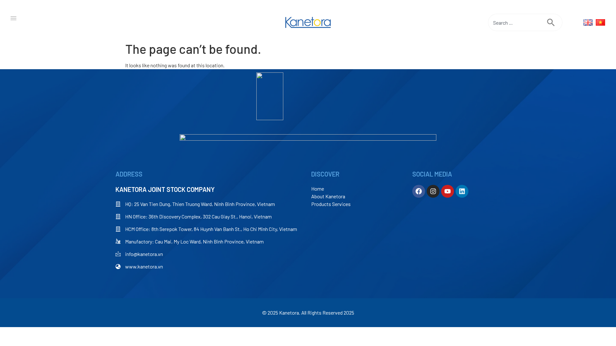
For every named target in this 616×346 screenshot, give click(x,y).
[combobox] (517, 22)
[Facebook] (418, 191)
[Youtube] (447, 191)
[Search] (554, 22)
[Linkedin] (462, 191)
